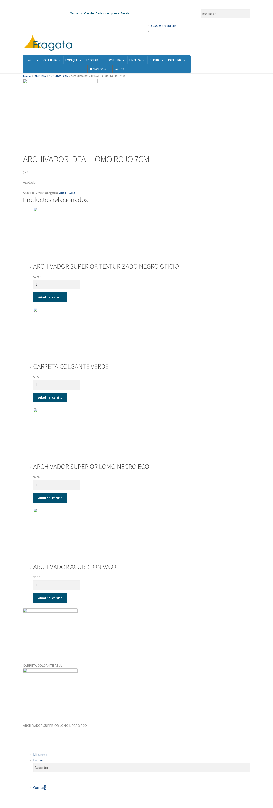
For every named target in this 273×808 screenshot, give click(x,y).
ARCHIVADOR (58, 76)
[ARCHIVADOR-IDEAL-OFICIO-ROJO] (136, 116)
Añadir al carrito (50, 297)
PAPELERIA (175, 60)
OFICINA (155, 60)
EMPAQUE (71, 60)
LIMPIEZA (135, 60)
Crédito (89, 13)
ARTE (31, 60)
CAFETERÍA (50, 60)
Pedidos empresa (107, 13)
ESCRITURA (114, 60)
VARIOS (119, 69)
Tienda (125, 13)
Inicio (27, 76)
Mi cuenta (76, 13)
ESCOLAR (92, 60)
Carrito (39, 787)
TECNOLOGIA (98, 69)
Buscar (38, 760)
